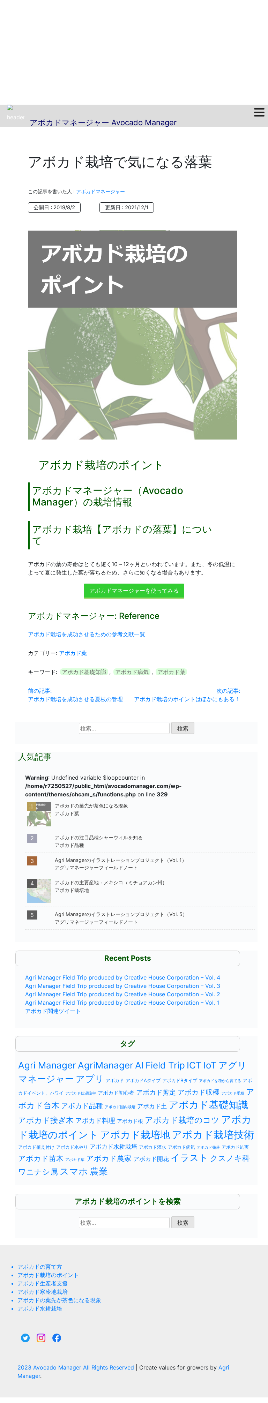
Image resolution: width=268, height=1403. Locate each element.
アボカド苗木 (41, 1158)
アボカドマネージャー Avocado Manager (103, 122)
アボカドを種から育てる (220, 1081)
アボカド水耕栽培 (113, 1146)
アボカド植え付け (36, 1147)
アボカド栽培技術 (213, 1134)
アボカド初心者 (116, 1092)
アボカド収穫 (198, 1092)
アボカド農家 (109, 1158)
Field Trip (165, 1065)
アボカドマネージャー (100, 191)
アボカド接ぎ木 (46, 1120)
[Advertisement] (134, 52)
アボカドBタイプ (179, 1080)
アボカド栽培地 (135, 1135)
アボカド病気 (132, 671)
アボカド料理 (95, 1120)
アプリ (90, 1078)
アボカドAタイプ (143, 1080)
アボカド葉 (73, 653)
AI (139, 1065)
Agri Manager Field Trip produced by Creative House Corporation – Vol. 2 (122, 994)
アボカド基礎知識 (84, 671)
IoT (210, 1065)
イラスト (189, 1157)
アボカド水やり (72, 1147)
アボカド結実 (235, 1147)
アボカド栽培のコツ (182, 1120)
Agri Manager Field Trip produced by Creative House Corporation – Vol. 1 (122, 1002)
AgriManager (105, 1065)
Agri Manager (47, 1065)
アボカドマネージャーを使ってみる (134, 590)
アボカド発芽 (208, 1147)
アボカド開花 (151, 1158)
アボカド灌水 (152, 1147)
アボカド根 (130, 1121)
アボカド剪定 (156, 1092)
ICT (194, 1065)
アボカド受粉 (232, 1093)
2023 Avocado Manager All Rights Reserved (76, 1367)
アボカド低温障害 (80, 1093)
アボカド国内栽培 (120, 1107)
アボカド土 (152, 1106)
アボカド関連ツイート (53, 1010)
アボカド (115, 1080)
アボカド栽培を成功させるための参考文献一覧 (86, 634)
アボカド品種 (82, 1106)
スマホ (74, 1171)
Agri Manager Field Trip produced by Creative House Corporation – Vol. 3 (122, 985)
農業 (99, 1171)
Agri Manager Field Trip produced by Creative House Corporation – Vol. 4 (122, 977)
